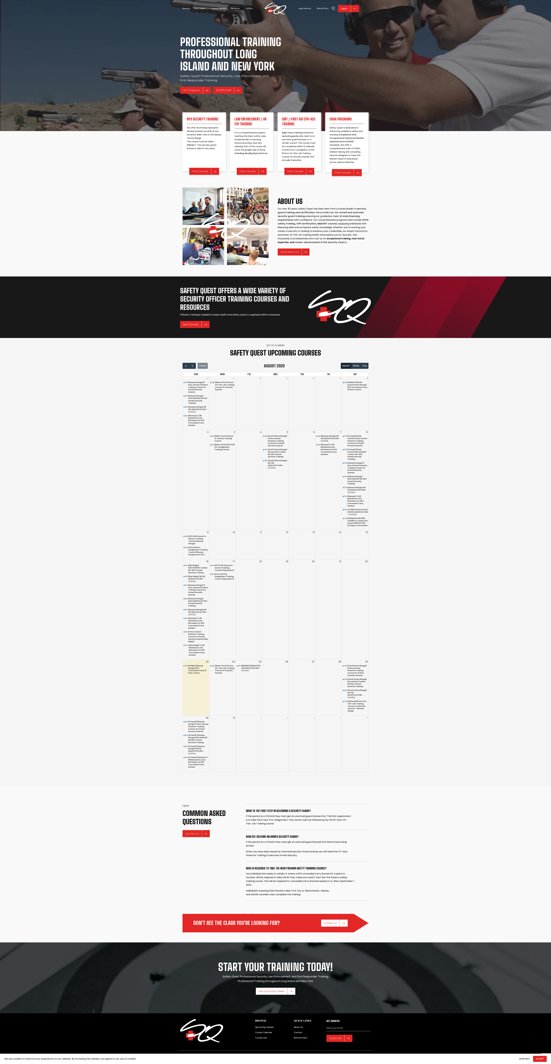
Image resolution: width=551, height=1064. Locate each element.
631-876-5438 (223, 90)
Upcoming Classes (264, 1027)
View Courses (200, 171)
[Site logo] (275, 8)
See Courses (191, 324)
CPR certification (306, 223)
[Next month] (192, 366)
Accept (540, 1058)
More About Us (289, 252)
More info (524, 1058)
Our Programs (191, 90)
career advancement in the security (316, 242)
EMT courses (330, 223)
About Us (298, 1027)
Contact (298, 1032)
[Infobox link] (333, 8)
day (364, 365)
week (356, 365)
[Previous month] (186, 366)
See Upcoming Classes (271, 991)
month (346, 365)
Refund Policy (300, 1037)
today (202, 365)
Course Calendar (263, 1032)
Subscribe (335, 1038)
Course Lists (261, 1037)
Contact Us (192, 833)
